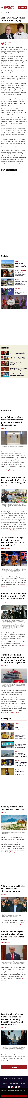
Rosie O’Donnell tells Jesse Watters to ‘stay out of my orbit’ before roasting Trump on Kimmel (21, 765)
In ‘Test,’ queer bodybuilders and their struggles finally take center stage (20, 275)
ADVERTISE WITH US (10, 1081)
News (16, 261)
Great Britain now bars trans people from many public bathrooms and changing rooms (12, 421)
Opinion (17, 769)
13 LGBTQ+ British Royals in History (17, 363)
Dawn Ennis (4, 428)
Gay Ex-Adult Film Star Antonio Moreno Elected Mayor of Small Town (18, 369)
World (7, 13)
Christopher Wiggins (6, 548)
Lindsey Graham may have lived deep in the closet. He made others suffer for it (21, 774)
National (17, 279)
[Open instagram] (19, 1087)
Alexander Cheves (5, 485)
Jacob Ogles (4, 602)
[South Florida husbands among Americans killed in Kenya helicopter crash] (7, 264)
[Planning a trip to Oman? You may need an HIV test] (14, 822)
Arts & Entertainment (20, 270)
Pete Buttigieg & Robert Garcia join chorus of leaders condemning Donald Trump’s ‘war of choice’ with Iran (12, 1019)
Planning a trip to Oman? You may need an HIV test (12, 808)
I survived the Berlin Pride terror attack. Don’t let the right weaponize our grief (13, 480)
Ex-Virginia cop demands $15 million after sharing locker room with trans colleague (20, 756)
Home (2, 13)
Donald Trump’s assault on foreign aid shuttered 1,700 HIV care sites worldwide (13, 596)
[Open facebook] (9, 1087)
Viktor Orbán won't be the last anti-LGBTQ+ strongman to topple (13, 889)
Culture (17, 760)
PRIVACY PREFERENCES (7, 1083)
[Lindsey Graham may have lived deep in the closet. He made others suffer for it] (7, 771)
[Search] (16, 7)
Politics (17, 733)
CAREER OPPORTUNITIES (19, 1078)
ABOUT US (11, 1078)
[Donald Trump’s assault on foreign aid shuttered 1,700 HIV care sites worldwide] (14, 612)
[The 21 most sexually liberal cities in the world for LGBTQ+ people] (5, 358)
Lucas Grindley (8, 42)
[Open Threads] (15, 1087)
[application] (14, 302)
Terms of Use (5, 1092)
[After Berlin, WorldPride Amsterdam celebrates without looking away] (5, 374)
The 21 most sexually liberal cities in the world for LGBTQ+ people (18, 359)
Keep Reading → (11, 470)
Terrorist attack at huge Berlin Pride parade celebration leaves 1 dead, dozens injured (13, 541)
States (17, 751)
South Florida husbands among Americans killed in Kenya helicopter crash (20, 266)
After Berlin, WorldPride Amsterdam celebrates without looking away (16, 375)
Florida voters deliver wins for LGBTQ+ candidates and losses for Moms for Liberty (21, 294)
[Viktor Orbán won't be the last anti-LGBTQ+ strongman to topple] (14, 904)
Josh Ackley (4, 894)
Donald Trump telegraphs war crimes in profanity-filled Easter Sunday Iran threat (13, 935)
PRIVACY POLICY (18, 1081)
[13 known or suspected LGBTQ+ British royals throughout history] (5, 363)
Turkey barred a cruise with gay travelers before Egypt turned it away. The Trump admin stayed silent (13, 658)
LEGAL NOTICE (22, 1083)
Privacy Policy (23, 1090)
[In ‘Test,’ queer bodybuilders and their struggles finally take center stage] (7, 273)
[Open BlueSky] (12, 1087)
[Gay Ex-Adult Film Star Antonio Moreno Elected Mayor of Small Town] (5, 369)
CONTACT (6, 1078)
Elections (17, 288)
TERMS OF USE (16, 1083)
